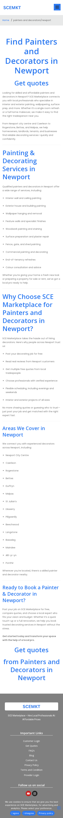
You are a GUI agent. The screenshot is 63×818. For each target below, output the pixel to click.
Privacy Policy (31, 765)
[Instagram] (34, 793)
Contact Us (31, 760)
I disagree (29, 813)
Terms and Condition (31, 769)
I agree (15, 813)
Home (6, 20)
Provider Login (31, 775)
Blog (31, 755)
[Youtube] (28, 793)
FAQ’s (32, 750)
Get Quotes (32, 745)
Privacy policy (46, 813)
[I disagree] (59, 808)
